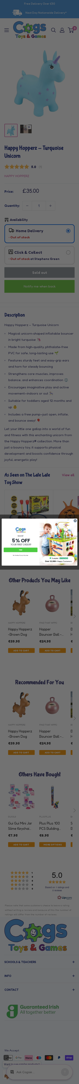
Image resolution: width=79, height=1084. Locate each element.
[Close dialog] (75, 520)
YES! (20, 549)
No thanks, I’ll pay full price (20, 555)
